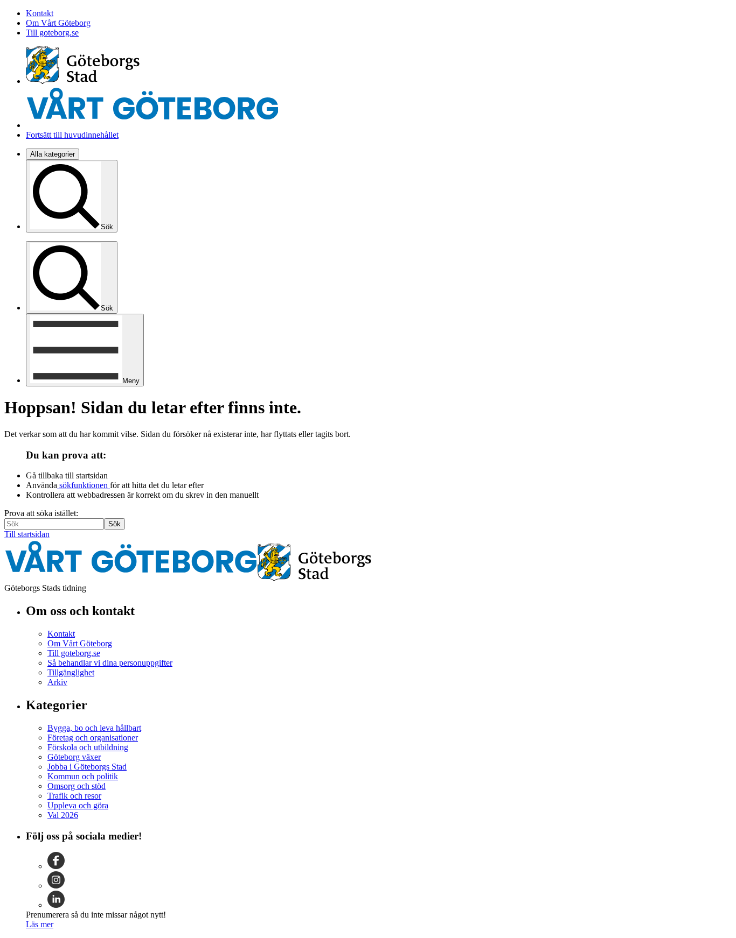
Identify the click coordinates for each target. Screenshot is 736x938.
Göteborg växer (74, 756)
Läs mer (39, 924)
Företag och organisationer (92, 737)
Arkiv (57, 682)
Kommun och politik (82, 776)
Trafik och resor (74, 795)
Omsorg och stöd (76, 786)
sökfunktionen (83, 485)
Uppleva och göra (77, 805)
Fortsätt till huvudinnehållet (72, 134)
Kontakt (39, 13)
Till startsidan (27, 534)
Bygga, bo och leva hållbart (94, 727)
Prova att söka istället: (41, 513)
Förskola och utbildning (87, 747)
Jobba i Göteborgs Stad (87, 766)
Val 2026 (62, 815)
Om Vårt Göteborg (58, 22)
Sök (114, 524)
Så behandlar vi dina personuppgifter (109, 662)
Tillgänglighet (70, 672)
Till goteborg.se (52, 32)
